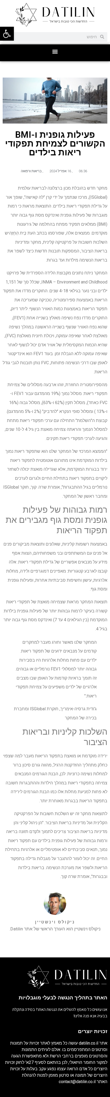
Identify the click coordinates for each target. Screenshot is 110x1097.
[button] (55, 51)
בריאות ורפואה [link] (31, 171)
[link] (7, 34)
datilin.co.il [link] (88, 1043)
